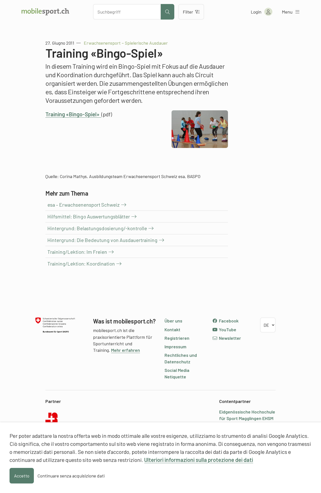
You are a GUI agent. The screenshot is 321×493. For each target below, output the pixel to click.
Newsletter (229, 338)
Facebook (228, 320)
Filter (188, 12)
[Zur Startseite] (45, 12)
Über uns (173, 320)
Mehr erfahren (125, 350)
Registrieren (177, 338)
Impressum (175, 346)
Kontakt (172, 329)
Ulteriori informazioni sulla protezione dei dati (198, 459)
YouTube (227, 329)
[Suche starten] (167, 12)
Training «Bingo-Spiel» (73, 114)
